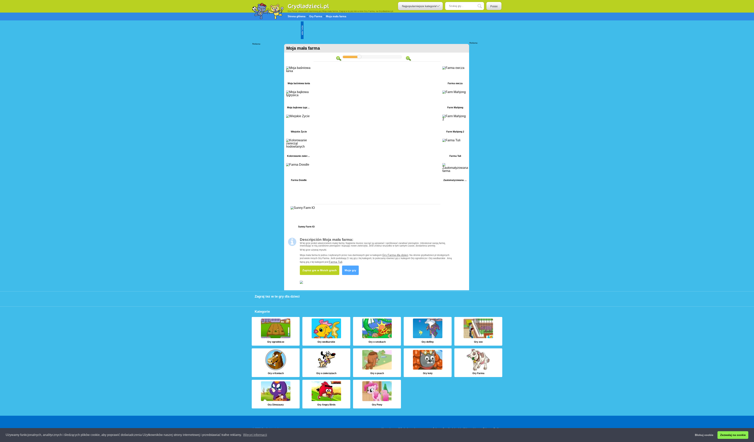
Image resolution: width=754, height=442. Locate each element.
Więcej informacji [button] (255, 435)
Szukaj (482, 6)
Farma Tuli (455, 149)
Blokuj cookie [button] (704, 435)
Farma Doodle (298, 173)
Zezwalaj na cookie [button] (733, 435)
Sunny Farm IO (306, 218)
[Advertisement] (375, 30)
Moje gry (350, 270)
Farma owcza (455, 76)
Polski (494, 6)
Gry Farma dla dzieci (395, 255)
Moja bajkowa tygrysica (298, 100)
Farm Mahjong (455, 100)
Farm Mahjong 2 (455, 124)
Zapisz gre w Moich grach (319, 270)
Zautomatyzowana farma (455, 173)
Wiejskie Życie (298, 124)
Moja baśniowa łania (298, 76)
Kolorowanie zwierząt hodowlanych (298, 149)
